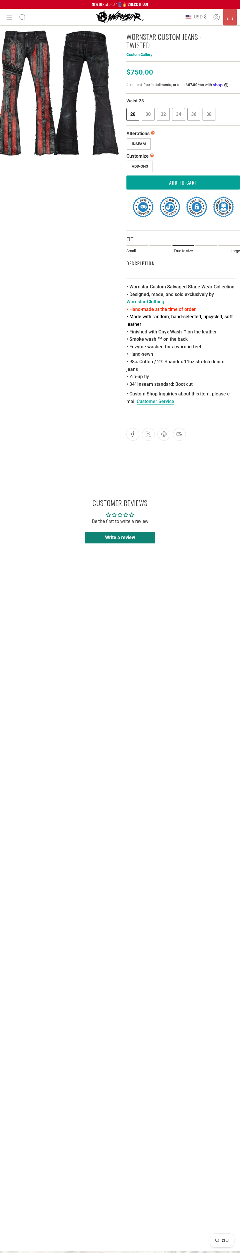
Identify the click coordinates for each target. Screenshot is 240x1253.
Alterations (138, 133)
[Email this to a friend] (179, 434)
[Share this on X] (148, 434)
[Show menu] (9, 17)
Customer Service (155, 401)
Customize (137, 156)
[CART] (230, 17)
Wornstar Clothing (145, 301)
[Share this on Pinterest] (163, 434)
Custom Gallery (139, 54)
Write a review (120, 537)
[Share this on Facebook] (132, 434)
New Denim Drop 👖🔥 (120, 4)
